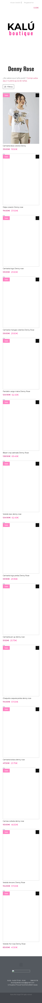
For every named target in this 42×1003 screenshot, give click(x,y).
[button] (21, 55)
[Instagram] (36, 999)
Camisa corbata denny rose (13, 821)
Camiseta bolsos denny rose (14, 760)
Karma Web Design (15, 994)
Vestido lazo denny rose (12, 514)
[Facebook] (31, 999)
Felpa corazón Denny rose (13, 207)
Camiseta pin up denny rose (14, 637)
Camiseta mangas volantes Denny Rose (18, 330)
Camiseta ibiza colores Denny (14, 146)
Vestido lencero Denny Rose (14, 883)
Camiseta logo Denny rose (13, 269)
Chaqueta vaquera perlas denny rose (17, 698)
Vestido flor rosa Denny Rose (14, 944)
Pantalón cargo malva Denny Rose (16, 391)
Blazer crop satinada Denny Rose (16, 453)
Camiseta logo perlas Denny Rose (16, 576)
